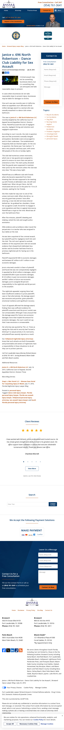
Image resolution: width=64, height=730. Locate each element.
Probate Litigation (53, 131)
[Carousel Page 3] (32, 462)
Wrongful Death (52, 136)
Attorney (18, 10)
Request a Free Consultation (13, 21)
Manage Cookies (41, 688)
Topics (46, 110)
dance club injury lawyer (17, 393)
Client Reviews (32, 421)
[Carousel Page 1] (24, 462)
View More (32, 469)
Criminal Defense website (41, 692)
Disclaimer (21, 610)
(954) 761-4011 (46, 626)
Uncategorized (51, 134)
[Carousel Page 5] (40, 462)
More (59, 10)
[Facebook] (4, 650)
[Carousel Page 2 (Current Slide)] (28, 462)
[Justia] (16, 650)
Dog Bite (49, 119)
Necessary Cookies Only (28, 724)
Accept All (10, 724)
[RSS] (20, 650)
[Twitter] (8, 650)
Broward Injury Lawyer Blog (15, 46)
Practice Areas (32, 10)
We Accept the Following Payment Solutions (32, 520)
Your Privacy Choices (14, 688)
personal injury (15, 390)
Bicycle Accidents (52, 115)
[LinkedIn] (12, 650)
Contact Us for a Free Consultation (11, 574)
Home (6, 10)
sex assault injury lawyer (19, 400)
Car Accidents (51, 117)
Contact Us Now (51, 102)
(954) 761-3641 (53, 5)
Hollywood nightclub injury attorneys (19, 339)
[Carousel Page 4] (36, 462)
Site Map (40, 610)
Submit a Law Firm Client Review (32, 476)
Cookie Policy (28, 688)
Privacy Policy (30, 610)
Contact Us (46, 10)
